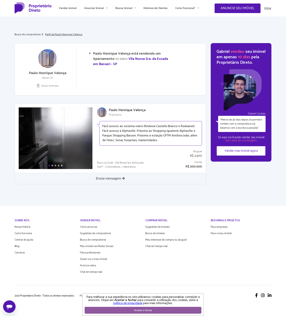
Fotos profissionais (90, 252)
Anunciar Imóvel (94, 8)
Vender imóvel (67, 8)
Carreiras (20, 252)
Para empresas (219, 227)
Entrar (267, 8)
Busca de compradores (28, 34)
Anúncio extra (88, 265)
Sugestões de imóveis (157, 227)
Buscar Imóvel (123, 8)
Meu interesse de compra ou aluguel (166, 240)
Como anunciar (88, 227)
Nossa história (22, 227)
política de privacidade (127, 303)
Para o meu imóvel (221, 233)
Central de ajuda (24, 240)
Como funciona (23, 233)
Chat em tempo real (91, 272)
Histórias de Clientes (155, 8)
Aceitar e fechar (143, 310)
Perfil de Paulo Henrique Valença (63, 34)
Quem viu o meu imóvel (93, 259)
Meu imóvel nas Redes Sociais (96, 246)
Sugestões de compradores (95, 233)
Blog (17, 246)
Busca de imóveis (155, 233)
